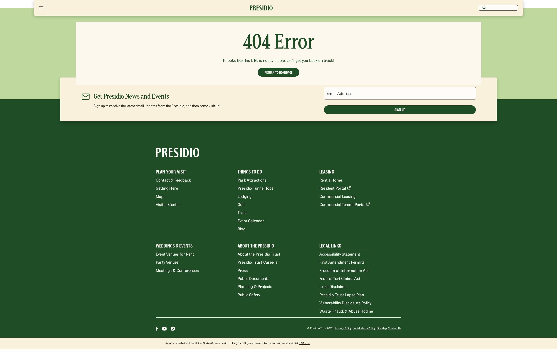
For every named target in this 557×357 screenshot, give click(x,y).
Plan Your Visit (171, 172)
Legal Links (330, 246)
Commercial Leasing (337, 196)
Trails (242, 212)
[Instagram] (173, 329)
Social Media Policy (364, 328)
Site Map (382, 328)
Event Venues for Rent (175, 253)
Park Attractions (252, 179)
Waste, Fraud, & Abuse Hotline (346, 310)
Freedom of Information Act (344, 270)
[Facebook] (157, 329)
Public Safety (249, 294)
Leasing (326, 172)
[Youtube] (164, 329)
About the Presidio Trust (259, 253)
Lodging (245, 196)
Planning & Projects (255, 286)
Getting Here (167, 187)
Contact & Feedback (173, 179)
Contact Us (394, 328)
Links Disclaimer (333, 286)
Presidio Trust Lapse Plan (341, 294)
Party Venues (167, 261)
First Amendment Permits (342, 261)
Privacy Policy (343, 328)
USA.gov (304, 343)
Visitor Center (168, 204)
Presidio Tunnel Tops (255, 187)
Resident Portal (332, 187)
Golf (241, 204)
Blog (241, 228)
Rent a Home (330, 179)
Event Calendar (251, 220)
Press (243, 270)
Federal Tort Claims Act (339, 278)
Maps (161, 196)
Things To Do (250, 172)
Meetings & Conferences (177, 270)
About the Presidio (256, 246)
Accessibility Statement (339, 253)
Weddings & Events (174, 246)
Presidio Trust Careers (258, 261)
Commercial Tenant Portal (342, 204)
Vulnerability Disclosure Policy (345, 302)
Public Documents (253, 278)
